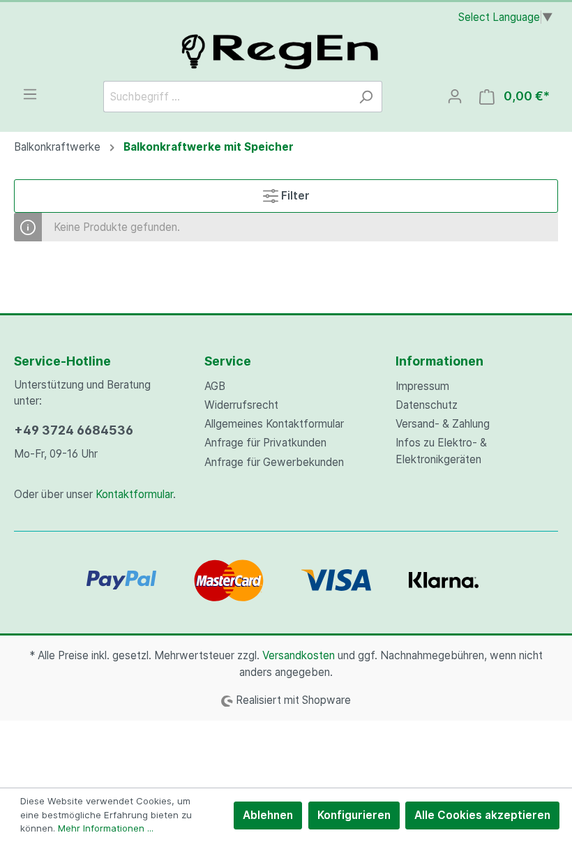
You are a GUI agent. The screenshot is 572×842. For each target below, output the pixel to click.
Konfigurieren (354, 815)
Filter (294, 195)
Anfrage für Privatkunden (265, 442)
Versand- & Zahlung (443, 423)
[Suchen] (365, 96)
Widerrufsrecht (241, 405)
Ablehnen (268, 815)
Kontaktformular (134, 494)
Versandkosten (298, 655)
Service (227, 361)
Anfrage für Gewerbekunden (274, 462)
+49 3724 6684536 (73, 430)
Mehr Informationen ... (105, 828)
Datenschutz (427, 405)
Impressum (422, 386)
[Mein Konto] (455, 96)
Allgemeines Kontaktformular (274, 423)
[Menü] (30, 94)
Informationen (439, 361)
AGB (214, 386)
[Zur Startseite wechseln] (286, 48)
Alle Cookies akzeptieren (482, 815)
